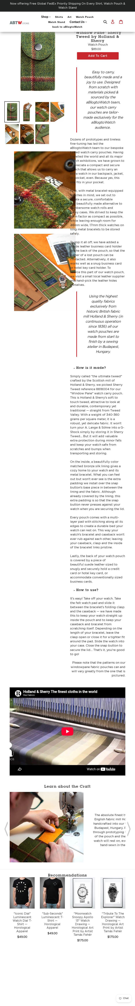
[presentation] (6, 828)
